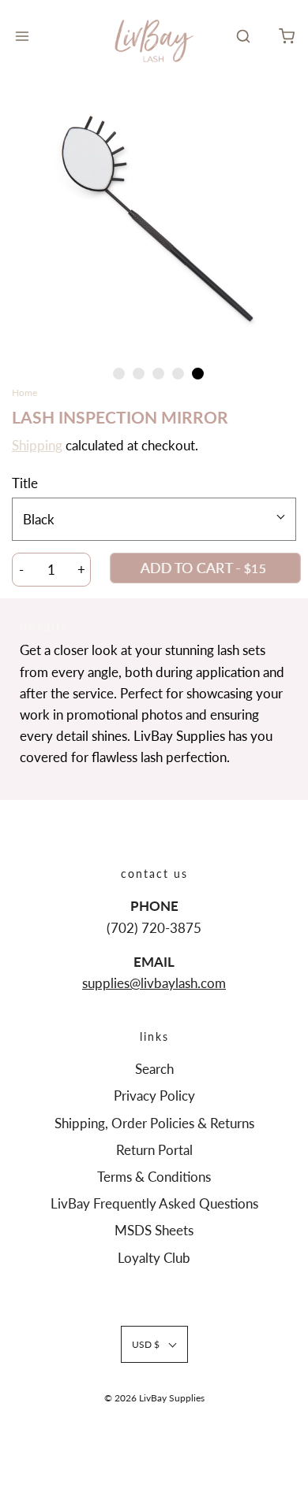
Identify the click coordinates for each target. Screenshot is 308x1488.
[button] (154, 222)
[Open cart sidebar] (286, 36)
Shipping (37, 445)
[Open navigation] (21, 36)
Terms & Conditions (154, 1176)
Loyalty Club (154, 1257)
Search (154, 1068)
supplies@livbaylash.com (154, 983)
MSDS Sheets (154, 1230)
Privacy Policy (154, 1095)
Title (25, 483)
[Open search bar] (243, 36)
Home (24, 392)
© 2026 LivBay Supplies (154, 1398)
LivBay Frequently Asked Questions (154, 1203)
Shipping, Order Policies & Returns (154, 1123)
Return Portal (154, 1150)
